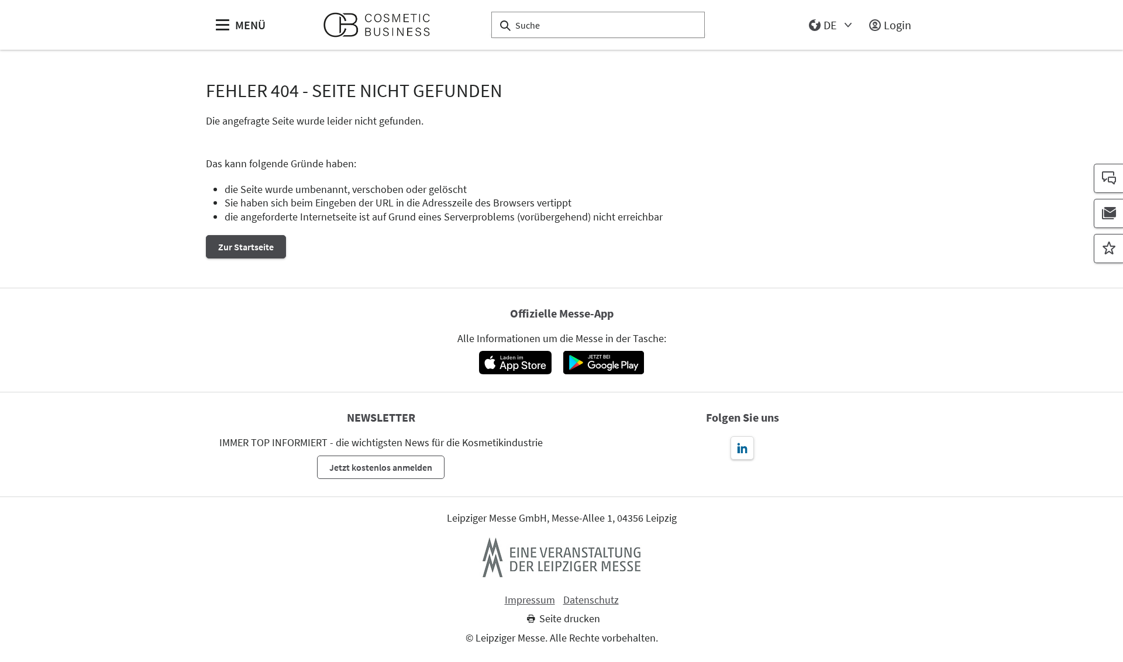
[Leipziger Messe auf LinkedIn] (742, 448)
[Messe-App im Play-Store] (603, 362)
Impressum (530, 600)
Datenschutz (591, 600)
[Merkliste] (1108, 248)
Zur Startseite (246, 247)
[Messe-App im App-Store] (515, 362)
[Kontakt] (1108, 178)
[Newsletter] (1108, 213)
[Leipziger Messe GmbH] (561, 557)
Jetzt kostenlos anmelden (380, 467)
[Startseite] (381, 25)
